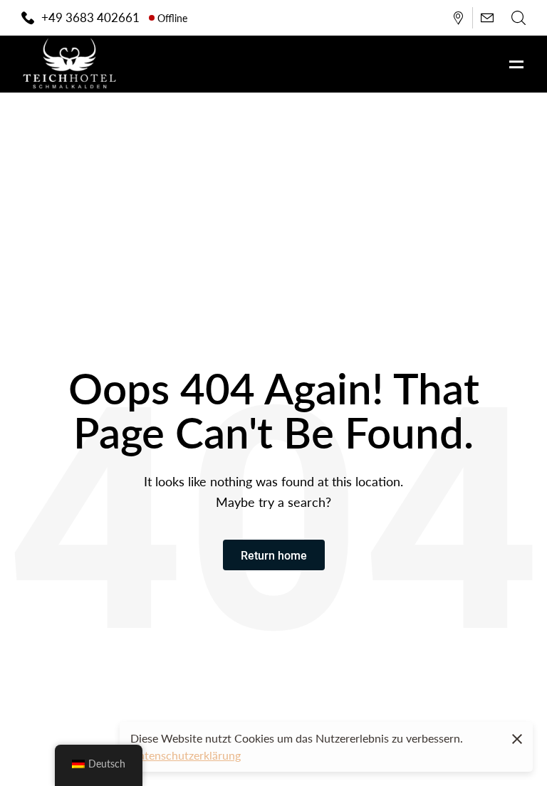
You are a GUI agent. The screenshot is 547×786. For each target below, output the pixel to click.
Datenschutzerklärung (185, 755)
